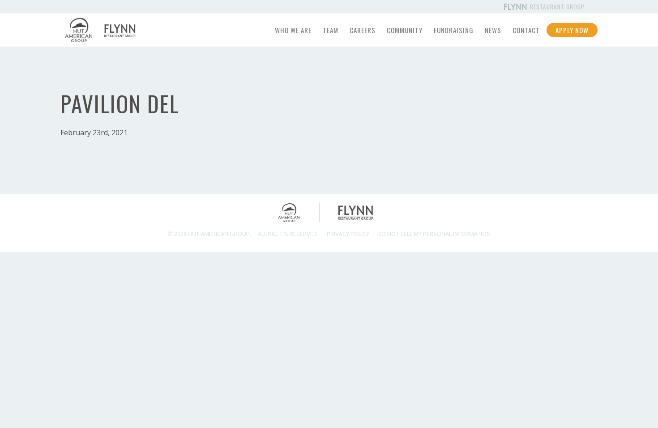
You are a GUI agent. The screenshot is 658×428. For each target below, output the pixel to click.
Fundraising (454, 30)
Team (330, 30)
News (493, 30)
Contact (526, 30)
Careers (363, 30)
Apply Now (572, 30)
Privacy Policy (348, 234)
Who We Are (293, 30)
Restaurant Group (556, 6)
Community (405, 30)
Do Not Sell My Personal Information (434, 234)
